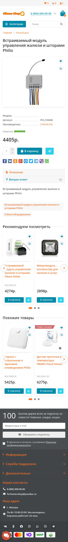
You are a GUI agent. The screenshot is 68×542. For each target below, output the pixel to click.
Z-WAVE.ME (46, 124)
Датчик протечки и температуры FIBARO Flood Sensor (50, 360)
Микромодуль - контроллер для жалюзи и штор (47, 269)
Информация (16, 454)
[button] (30, 308)
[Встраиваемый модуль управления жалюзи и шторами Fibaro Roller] (18, 247)
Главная (7, 32)
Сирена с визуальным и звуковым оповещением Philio (18, 362)
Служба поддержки (21, 464)
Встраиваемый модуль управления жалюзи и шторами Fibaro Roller (18, 271)
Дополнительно (18, 473)
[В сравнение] (60, 68)
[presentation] (4, 268)
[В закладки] (60, 61)
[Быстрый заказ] (50, 151)
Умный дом (22, 32)
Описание (16, 172)
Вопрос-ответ (35, 179)
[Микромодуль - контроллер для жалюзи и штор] (50, 247)
